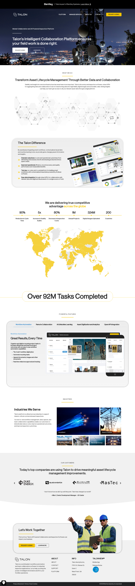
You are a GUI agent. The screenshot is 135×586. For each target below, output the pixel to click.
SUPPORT (54, 568)
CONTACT (98, 14)
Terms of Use (28, 584)
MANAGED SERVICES (75, 14)
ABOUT (53, 562)
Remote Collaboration (44, 324)
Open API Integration (111, 324)
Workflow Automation (23, 324)
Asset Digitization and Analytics (88, 324)
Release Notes (97, 565)
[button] (114, 14)
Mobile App (96, 562)
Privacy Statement (18, 584)
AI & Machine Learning (64, 324)
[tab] (23, 324)
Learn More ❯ (86, 4)
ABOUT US (88, 14)
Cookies (35, 584)
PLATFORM (62, 14)
